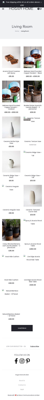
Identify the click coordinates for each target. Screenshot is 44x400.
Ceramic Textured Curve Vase (33, 211)
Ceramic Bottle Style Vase (11, 142)
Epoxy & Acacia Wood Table (33, 245)
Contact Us (22, 385)
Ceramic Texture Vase (32, 141)
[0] (41, 8)
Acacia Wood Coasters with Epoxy (11, 72)
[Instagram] (22, 361)
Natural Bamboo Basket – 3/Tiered (11, 315)
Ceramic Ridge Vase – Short (11, 176)
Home (17, 31)
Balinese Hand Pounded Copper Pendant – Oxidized (11, 107)
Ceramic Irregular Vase (11, 210)
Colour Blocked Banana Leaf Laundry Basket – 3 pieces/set (11, 246)
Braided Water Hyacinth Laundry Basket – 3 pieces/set (33, 107)
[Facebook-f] (16, 361)
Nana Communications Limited (29, 395)
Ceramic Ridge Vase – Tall (33, 176)
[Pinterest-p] (28, 361)
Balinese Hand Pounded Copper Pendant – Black (33, 72)
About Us (22, 380)
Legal (22, 389)
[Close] (41, 2)
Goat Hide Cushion (11, 280)
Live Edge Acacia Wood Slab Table (32, 281)
